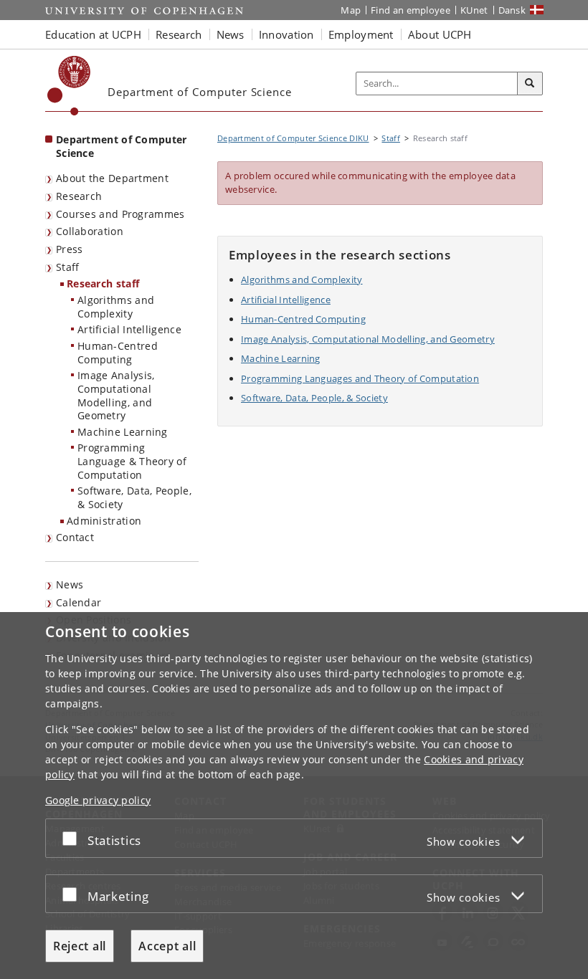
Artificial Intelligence (129, 329)
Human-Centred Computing (117, 352)
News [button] (231, 34)
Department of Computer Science (121, 146)
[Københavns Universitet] (69, 85)
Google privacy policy (98, 800)
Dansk (512, 10)
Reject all (79, 946)
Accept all (167, 946)
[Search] (530, 84)
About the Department (112, 178)
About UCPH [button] (440, 34)
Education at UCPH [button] (93, 34)
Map (351, 10)
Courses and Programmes (120, 214)
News (69, 584)
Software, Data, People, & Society (134, 497)
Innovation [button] (286, 34)
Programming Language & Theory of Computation (131, 461)
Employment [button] (361, 34)
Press (69, 249)
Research (79, 196)
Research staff (103, 283)
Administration (104, 520)
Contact (75, 537)
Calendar (78, 602)
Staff (68, 267)
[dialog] (294, 795)
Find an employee (410, 10)
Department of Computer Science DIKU (293, 138)
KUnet (474, 10)
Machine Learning (122, 432)
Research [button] (178, 34)
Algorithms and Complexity (115, 306)
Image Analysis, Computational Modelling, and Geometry (116, 395)
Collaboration (89, 231)
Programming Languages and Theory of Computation (360, 378)
